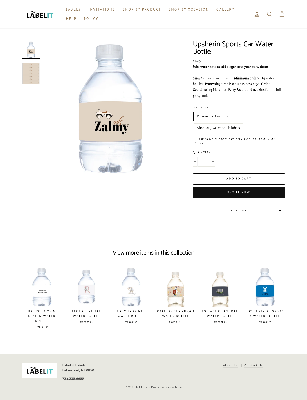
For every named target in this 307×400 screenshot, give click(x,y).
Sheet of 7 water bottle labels (218, 128)
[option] (110, 108)
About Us (230, 365)
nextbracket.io (173, 387)
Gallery (225, 9)
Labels (73, 9)
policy (91, 18)
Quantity (202, 152)
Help (71, 18)
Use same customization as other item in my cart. (236, 141)
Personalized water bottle (215, 116)
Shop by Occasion (189, 9)
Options (201, 107)
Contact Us (253, 365)
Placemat (219, 90)
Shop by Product (142, 9)
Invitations (102, 9)
